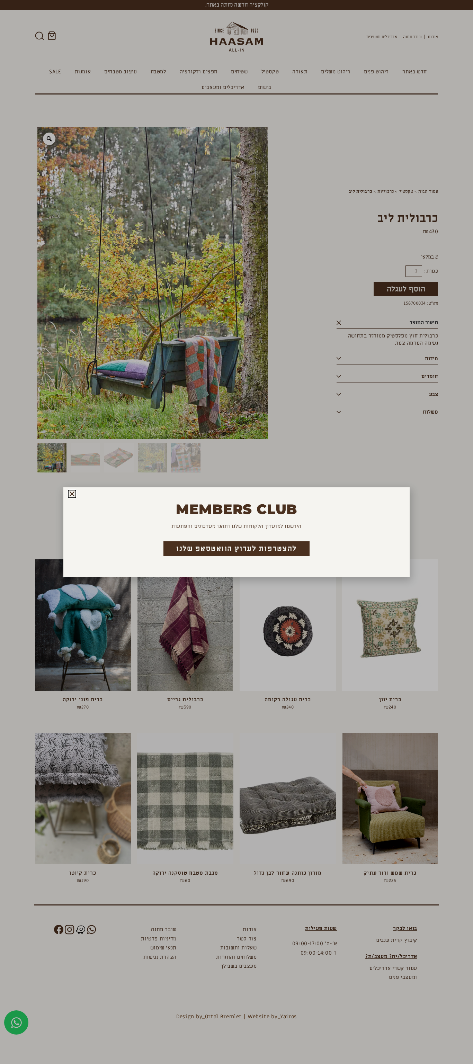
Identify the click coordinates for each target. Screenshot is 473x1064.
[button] (72, 493)
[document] (236, 532)
